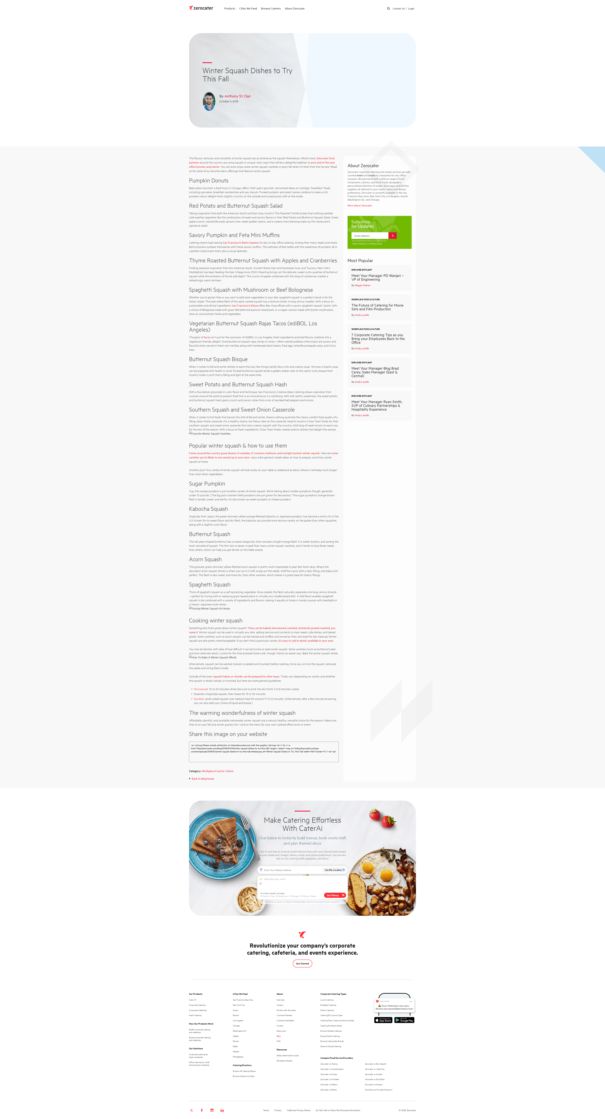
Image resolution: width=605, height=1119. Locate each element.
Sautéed (199, 698)
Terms (288, 902)
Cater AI (192, 999)
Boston (236, 1015)
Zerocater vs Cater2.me (374, 1069)
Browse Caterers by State (243, 1076)
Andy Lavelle (362, 314)
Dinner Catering (327, 1010)
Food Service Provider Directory (378, 1089)
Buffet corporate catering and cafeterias (199, 1031)
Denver (236, 1041)
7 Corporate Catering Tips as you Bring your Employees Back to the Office (378, 338)
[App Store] (384, 1020)
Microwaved (201, 689)
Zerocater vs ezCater (374, 1074)
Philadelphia (238, 1056)
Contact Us (399, 8)
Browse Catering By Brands (332, 1041)
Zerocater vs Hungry (374, 1084)
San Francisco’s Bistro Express (241, 242)
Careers (280, 1005)
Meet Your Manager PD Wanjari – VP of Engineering (377, 277)
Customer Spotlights (285, 1020)
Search (389, 8)
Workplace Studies (284, 1060)
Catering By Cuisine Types (331, 1015)
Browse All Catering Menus (244, 1071)
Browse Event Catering (330, 1036)
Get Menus (333, 895)
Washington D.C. (240, 1030)
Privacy (277, 1110)
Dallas (235, 1046)
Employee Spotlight (361, 269)
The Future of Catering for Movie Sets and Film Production (377, 307)
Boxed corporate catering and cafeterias (200, 1038)
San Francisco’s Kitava (245, 305)
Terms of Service (359, 243)
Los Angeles (238, 1020)
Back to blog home (203, 778)
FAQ (278, 1041)
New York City (239, 1005)
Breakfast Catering (328, 1005)
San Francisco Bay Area (243, 999)
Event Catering (195, 1015)
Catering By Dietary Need (331, 1025)
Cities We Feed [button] (248, 8)
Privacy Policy (376, 243)
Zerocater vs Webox (328, 1084)
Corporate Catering (197, 1005)
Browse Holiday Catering (331, 1030)
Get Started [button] (302, 963)
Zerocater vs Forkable (329, 1079)
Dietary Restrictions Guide (288, 1055)
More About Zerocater (360, 205)
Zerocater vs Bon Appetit (375, 1063)
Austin (235, 1010)
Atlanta (236, 1051)
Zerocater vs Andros (329, 1063)
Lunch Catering (327, 999)
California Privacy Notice (298, 1110)
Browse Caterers (271, 8)
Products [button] (229, 8)
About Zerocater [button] (295, 8)
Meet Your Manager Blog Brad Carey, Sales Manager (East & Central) (375, 372)
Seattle (236, 1036)
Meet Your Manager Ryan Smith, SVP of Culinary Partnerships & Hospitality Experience (376, 405)
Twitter (191, 1110)
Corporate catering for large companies (198, 1055)
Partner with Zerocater (286, 1010)
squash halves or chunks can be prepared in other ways (246, 676)
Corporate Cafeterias (198, 1010)
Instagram (212, 1110)
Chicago (236, 1025)
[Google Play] (404, 1020)
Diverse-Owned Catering (330, 1046)
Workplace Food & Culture (217, 771)
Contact (280, 1025)
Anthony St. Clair (238, 96)
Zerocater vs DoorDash (375, 1079)
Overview (281, 999)
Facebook (201, 1110)
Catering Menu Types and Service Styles (337, 1020)
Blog (279, 1036)
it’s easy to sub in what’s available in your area (306, 640)
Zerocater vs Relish (328, 1089)
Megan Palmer (363, 285)
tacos (207, 337)
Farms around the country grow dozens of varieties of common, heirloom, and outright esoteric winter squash (254, 453)
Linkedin (222, 1110)
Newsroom (281, 1030)
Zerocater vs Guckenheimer (332, 1069)
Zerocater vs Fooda (328, 1074)
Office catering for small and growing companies (199, 1063)
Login (411, 8)
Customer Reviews (284, 1015)
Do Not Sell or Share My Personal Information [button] (338, 1110)
